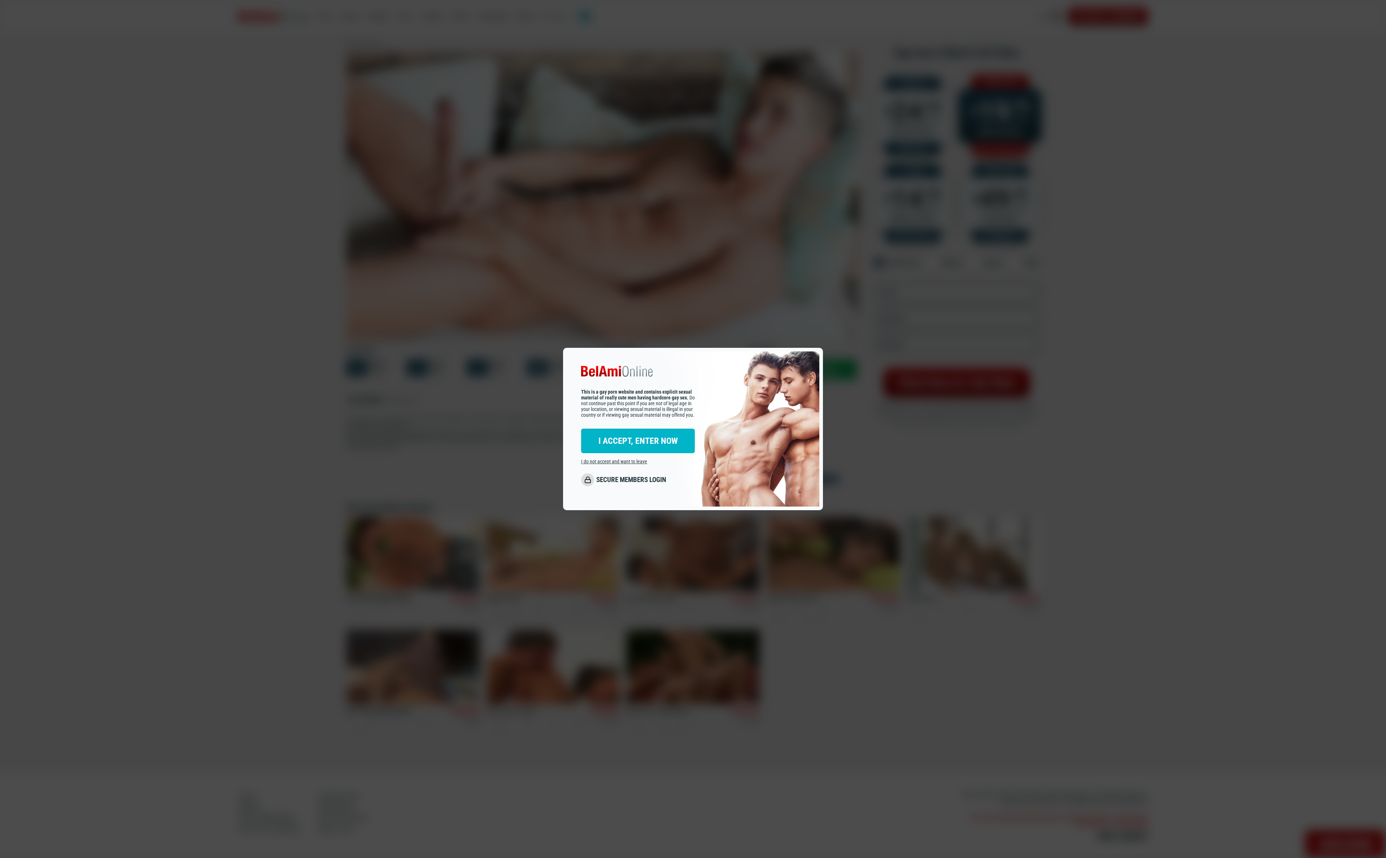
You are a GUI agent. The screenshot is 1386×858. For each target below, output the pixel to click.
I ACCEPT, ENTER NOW (638, 441)
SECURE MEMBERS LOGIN (631, 480)
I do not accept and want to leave (614, 461)
